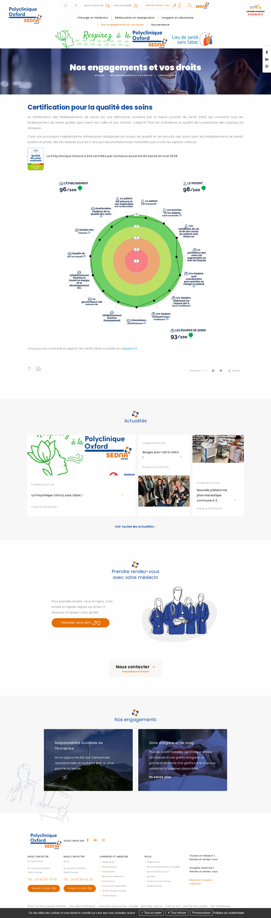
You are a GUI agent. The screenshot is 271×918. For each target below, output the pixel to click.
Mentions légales (152, 906)
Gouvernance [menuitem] (160, 25)
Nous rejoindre (123, 5)
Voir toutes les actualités (135, 526)
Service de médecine (112, 876)
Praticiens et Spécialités (114, 886)
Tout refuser (178, 912)
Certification (167, 75)
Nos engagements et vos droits (131, 75)
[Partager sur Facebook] (213, 370)
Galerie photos (109, 895)
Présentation (108, 862)
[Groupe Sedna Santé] (202, 5)
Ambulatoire (108, 871)
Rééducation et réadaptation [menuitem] (134, 18)
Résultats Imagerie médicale (201, 881)
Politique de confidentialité (228, 912)
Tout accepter (152, 912)
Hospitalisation (109, 867)
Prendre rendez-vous (158, 5)
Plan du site (173, 906)
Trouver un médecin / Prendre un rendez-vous (204, 857)
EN (76, 5)
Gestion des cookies (195, 906)
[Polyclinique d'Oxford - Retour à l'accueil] (25, 15)
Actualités (135, 421)
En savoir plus (160, 777)
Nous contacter (94, 5)
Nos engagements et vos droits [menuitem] (122, 25)
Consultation (108, 881)
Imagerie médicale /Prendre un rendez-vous (204, 869)
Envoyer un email (41, 888)
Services (151, 876)
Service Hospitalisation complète (163, 867)
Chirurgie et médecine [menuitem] (92, 18)
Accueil (100, 75)
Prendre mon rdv (76, 623)
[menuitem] (120, 861)
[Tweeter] (221, 370)
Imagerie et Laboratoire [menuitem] (178, 18)
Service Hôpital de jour (158, 871)
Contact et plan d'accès (114, 890)
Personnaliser (201, 912)
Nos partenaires (221, 906)
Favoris (236, 370)
